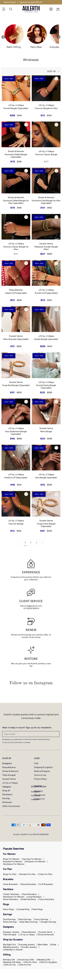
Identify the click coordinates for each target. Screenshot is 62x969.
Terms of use (40, 775)
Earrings (6, 798)
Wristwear (7, 802)
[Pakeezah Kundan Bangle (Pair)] (46, 227)
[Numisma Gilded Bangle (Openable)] (16, 134)
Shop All (6, 790)
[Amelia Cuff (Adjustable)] (16, 457)
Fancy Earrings (41, 919)
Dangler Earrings (48, 922)
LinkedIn (35, 799)
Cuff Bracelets (46, 884)
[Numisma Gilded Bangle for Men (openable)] (16, 180)
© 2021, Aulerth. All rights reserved (31, 834)
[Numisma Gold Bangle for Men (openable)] (46, 180)
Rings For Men (10, 874)
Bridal (53, 944)
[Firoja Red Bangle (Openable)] (16, 365)
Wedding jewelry (11, 947)
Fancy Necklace (46, 899)
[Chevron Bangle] (16, 504)
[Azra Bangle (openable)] (46, 457)
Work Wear (43, 944)
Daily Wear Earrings (29, 922)
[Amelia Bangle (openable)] (46, 319)
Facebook (35, 795)
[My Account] (51, 9)
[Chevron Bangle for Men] (46, 88)
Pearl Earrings (25, 919)
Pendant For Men (28, 874)
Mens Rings (8, 909)
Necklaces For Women (13, 864)
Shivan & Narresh (10, 771)
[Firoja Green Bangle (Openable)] (46, 504)
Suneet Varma (9, 779)
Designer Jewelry (11, 932)
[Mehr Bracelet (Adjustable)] (16, 319)
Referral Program (42, 771)
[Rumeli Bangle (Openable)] (16, 88)
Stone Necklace (10, 899)
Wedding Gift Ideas (12, 962)
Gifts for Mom (30, 962)
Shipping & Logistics (43, 767)
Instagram (35, 791)
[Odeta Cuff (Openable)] (16, 273)
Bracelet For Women (12, 861)
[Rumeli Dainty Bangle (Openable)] (46, 365)
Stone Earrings (10, 922)
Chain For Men (45, 874)
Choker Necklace (11, 894)
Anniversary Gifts (26, 959)
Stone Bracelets (28, 884)
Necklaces (7, 794)
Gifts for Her (10, 964)
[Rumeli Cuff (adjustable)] (46, 273)
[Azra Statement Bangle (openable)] (16, 411)
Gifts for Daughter (48, 962)
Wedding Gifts (44, 959)
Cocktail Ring (23, 909)
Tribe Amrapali (8, 775)
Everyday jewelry (27, 944)
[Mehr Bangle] (46, 411)
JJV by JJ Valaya (10, 783)
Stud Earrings (9, 919)
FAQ (36, 763)
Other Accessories (11, 806)
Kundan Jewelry (29, 947)
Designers (7, 763)
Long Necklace (34, 897)
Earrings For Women (32, 859)
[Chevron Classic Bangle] (46, 134)
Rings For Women (11, 859)
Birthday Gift (9, 959)
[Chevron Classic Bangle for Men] (16, 227)
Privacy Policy (40, 779)
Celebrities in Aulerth (13, 949)
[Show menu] (5, 9)
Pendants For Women (35, 861)
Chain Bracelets (10, 884)
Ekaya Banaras (9, 767)
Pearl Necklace (29, 894)
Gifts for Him (25, 964)
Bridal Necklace (28, 899)
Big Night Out (9, 944)
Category (6, 786)
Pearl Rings (37, 909)
